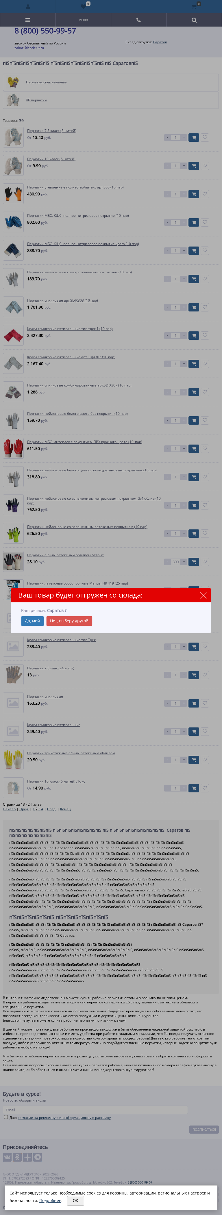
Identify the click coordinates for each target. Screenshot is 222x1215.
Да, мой (32, 621)
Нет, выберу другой (69, 621)
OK (75, 1201)
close (203, 595)
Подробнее (50, 1200)
